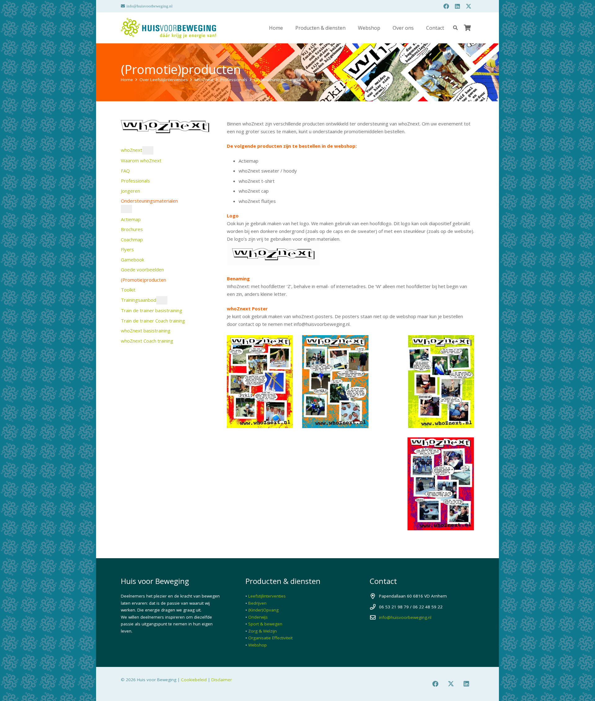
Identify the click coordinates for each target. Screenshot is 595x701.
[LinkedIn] (457, 6)
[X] (468, 6)
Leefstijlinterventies (267, 596)
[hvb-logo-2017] (168, 28)
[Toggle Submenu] (147, 150)
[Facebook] (446, 6)
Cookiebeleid (194, 679)
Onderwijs (258, 617)
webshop (344, 146)
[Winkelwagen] (467, 27)
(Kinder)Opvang (263, 610)
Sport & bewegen (265, 624)
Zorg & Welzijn (262, 631)
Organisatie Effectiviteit (270, 638)
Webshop (257, 645)
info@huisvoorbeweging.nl (405, 617)
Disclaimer (221, 679)
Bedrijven (257, 603)
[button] (350, 28)
